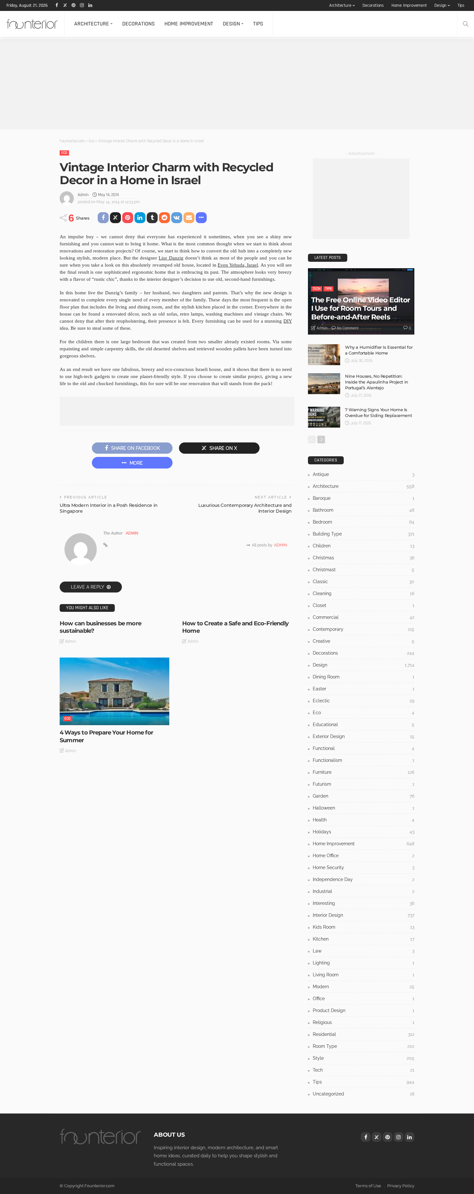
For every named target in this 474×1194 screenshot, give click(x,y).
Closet (363, 605)
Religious (363, 1022)
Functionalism (363, 760)
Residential (363, 1034)
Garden (363, 796)
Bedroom (363, 522)
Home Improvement (409, 5)
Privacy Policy (400, 1185)
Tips (461, 5)
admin (83, 194)
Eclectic (363, 700)
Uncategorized (363, 1093)
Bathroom (363, 510)
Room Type (363, 1046)
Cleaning (363, 593)
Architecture (340, 5)
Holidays (363, 831)
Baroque (363, 498)
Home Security (363, 867)
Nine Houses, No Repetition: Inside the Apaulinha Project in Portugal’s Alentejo (376, 382)
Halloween (363, 807)
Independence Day (363, 879)
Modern (363, 986)
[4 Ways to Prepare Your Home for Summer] (114, 691)
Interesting (363, 903)
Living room (363, 974)
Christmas (363, 557)
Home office (363, 855)
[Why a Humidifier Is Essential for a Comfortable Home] (324, 354)
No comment (348, 328)
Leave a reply (88, 587)
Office (363, 998)
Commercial (363, 617)
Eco (64, 152)
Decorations (373, 5)
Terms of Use (368, 1185)
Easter (363, 688)
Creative (363, 641)
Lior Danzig (171, 258)
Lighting (363, 962)
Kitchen (363, 939)
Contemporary (363, 629)
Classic (363, 581)
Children (363, 545)
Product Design (363, 1010)
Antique (363, 474)
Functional (363, 748)
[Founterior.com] (32, 24)
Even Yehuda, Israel (238, 265)
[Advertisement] (193, 84)
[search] (465, 24)
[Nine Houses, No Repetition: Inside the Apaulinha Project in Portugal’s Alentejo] (324, 383)
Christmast (363, 569)
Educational (363, 724)
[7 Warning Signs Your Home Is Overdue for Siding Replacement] (324, 417)
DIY (287, 321)
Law (363, 950)
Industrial (363, 891)
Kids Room (363, 927)
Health (363, 819)
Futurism (363, 784)
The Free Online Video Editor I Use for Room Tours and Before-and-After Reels (360, 308)
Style (363, 1058)
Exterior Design (363, 736)
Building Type (363, 533)
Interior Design (363, 915)
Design (440, 5)
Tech (317, 288)
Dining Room (363, 676)
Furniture (363, 772)
